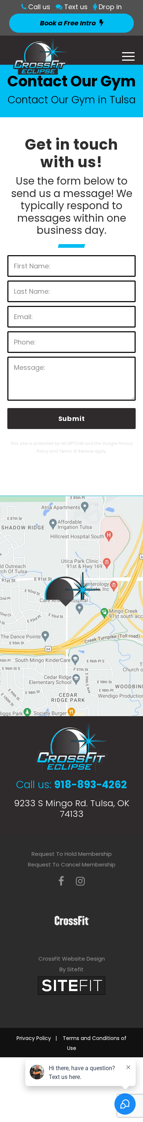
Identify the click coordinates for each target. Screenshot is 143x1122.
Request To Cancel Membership (71, 864)
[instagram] (80, 881)
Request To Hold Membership (72, 854)
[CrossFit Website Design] (71, 985)
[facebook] (61, 881)
